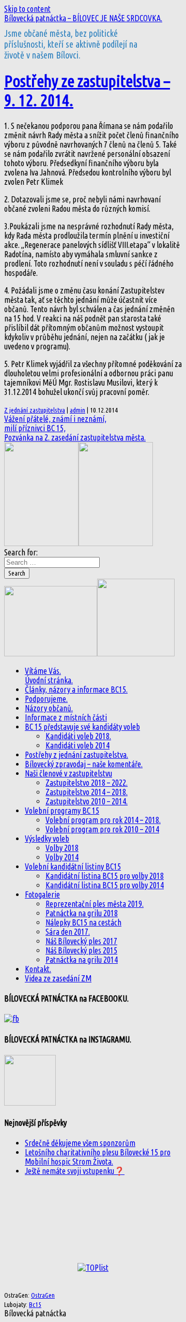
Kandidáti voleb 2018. (78, 736)
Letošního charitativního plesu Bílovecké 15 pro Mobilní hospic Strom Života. (98, 1157)
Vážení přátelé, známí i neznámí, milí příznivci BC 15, (55, 423)
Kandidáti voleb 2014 (77, 745)
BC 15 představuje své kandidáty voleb (82, 726)
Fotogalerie (42, 894)
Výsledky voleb (47, 838)
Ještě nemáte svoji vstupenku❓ (75, 1171)
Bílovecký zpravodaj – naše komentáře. (84, 764)
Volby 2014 (62, 857)
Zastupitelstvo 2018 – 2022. (86, 782)
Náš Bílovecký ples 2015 (81, 950)
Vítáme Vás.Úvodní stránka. (49, 675)
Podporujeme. (46, 698)
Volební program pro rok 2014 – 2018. (103, 820)
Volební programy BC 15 (62, 810)
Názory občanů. (49, 708)
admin (77, 410)
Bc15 (35, 1305)
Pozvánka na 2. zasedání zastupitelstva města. (75, 437)
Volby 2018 (62, 848)
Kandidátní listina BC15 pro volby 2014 (104, 885)
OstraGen (43, 1295)
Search (16, 573)
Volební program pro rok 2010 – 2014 (102, 829)
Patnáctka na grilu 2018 (81, 913)
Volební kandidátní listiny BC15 (73, 866)
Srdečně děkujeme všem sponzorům (80, 1143)
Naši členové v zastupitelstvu (68, 773)
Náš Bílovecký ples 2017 (81, 941)
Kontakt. (38, 969)
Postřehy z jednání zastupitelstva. (76, 754)
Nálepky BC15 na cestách (83, 922)
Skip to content (27, 8)
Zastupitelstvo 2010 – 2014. (86, 801)
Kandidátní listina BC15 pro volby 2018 (104, 875)
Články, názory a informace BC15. (76, 689)
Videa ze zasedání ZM (58, 978)
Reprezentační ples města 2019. (94, 903)
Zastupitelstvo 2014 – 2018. (86, 792)
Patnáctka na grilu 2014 (81, 959)
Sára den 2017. (67, 931)
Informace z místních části (66, 717)
